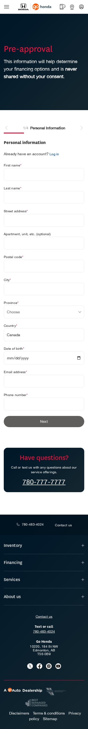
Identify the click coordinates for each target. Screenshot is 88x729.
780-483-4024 (44, 631)
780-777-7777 (44, 482)
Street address (16, 211)
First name (12, 165)
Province (11, 303)
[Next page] (81, 128)
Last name (12, 188)
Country (10, 326)
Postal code (13, 257)
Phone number (16, 395)
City (7, 280)
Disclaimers (19, 713)
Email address (15, 372)
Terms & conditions (49, 713)
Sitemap (50, 719)
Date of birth (14, 348)
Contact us (44, 616)
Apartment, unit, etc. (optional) (27, 234)
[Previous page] (6, 128)
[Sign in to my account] (81, 7)
